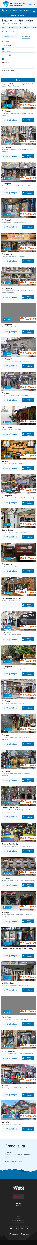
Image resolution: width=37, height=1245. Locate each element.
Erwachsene (5, 62)
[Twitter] (16, 1228)
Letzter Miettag (6, 51)
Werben (18, 1206)
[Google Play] (14, 1234)
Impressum (18, 1211)
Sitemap (18, 1218)
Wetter (8, 11)
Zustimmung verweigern (18, 1222)
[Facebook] (27, 1228)
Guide (4, 27)
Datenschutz (18, 1214)
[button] (34, 11)
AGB (18, 1216)
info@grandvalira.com (13, 1161)
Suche (18, 80)
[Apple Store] (24, 1234)
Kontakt (18, 1203)
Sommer (21, 15)
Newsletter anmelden (18, 1209)
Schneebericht (15, 27)
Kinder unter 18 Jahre (8, 70)
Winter (13, 15)
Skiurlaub (9, 36)
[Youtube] (11, 1228)
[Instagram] (22, 1228)
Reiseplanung (17, 11)
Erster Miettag (5, 41)
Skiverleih (26, 36)
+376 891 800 (9, 1158)
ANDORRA (5, 23)
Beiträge (27, 11)
